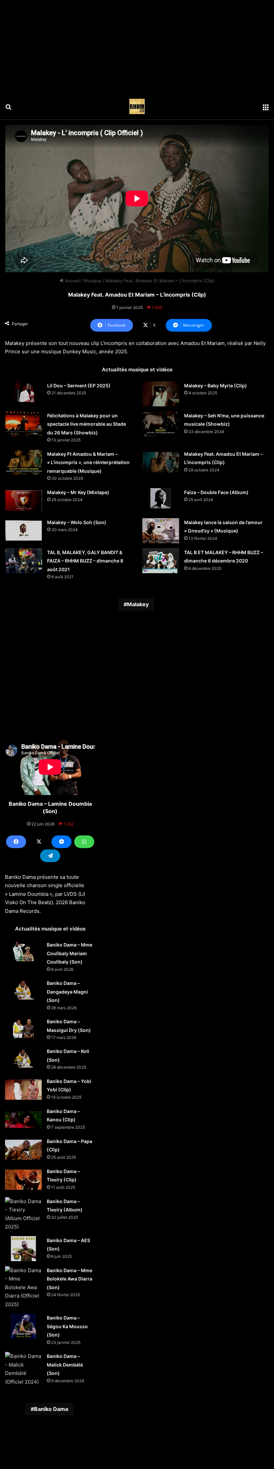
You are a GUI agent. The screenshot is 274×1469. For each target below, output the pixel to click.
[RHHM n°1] (137, 106)
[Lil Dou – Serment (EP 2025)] (23, 391)
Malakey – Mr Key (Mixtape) (78, 492)
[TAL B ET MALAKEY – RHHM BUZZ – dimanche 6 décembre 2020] (160, 560)
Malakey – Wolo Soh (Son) (76, 522)
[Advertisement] (137, 46)
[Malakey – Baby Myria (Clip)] (160, 393)
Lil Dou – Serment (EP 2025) (79, 385)
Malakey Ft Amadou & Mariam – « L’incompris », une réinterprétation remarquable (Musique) (88, 462)
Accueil (71, 280)
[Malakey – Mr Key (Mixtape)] (23, 500)
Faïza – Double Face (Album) (216, 492)
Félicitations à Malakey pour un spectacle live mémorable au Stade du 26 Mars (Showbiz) (86, 424)
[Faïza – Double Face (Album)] (160, 498)
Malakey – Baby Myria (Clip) (215, 385)
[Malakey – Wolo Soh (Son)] (23, 530)
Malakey (138, 604)
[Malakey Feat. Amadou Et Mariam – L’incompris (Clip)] (160, 462)
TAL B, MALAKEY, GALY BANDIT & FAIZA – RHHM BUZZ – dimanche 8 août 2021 (85, 560)
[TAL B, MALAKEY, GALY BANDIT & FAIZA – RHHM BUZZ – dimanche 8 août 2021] (23, 560)
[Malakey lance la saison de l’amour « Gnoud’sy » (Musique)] (160, 530)
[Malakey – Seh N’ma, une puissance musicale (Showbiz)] (160, 423)
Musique (93, 280)
